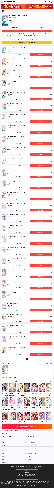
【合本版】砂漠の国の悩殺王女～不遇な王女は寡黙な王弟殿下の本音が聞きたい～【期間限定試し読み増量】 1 (19, 422)
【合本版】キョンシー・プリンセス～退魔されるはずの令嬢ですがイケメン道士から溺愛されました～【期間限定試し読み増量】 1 (5, 422)
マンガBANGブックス (4, 430)
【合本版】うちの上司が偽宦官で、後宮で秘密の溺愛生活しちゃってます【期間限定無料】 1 (42, 422)
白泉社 (14, 18)
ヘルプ (29, 450)
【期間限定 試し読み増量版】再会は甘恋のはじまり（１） (12, 407)
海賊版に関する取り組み (38, 466)
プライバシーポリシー (30, 466)
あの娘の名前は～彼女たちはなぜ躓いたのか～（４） (5, 393)
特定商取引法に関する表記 (20, 466)
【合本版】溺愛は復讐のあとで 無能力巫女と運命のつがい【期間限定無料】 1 (27, 422)
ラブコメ (11, 430)
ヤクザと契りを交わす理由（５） (49, 393)
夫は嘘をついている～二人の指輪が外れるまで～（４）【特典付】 (12, 393)
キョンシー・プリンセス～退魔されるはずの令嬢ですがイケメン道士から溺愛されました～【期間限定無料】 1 (34, 422)
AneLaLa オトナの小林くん (5, 375)
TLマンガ (29, 439)
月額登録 (3, 456)
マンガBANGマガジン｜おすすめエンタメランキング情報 (26, 467)
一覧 (50, 381)
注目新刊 (3, 445)
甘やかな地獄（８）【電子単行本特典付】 (42, 393)
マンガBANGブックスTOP (6, 436)
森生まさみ (14, 17)
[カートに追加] (51, 50)
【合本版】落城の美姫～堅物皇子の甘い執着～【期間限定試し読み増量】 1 (12, 422)
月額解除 (29, 456)
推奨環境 (3, 462)
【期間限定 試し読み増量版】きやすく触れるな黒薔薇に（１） (27, 407)
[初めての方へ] (46, 1)
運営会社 (12, 466)
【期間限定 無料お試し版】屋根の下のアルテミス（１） (49, 407)
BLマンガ (3, 442)
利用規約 (3, 459)
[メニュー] (2, 1)
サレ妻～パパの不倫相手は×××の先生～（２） (19, 393)
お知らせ (3, 450)
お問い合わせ (30, 459)
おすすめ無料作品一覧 (32, 445)
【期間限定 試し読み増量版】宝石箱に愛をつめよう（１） (19, 407)
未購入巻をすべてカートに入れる (26, 42)
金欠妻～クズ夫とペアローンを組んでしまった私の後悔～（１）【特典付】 (27, 393)
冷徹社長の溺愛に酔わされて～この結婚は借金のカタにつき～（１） (34, 393)
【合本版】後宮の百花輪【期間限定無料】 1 (49, 422)
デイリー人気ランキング (32, 442)
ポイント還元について (32, 453)
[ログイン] (48, 1)
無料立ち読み (14, 27)
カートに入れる (39, 27)
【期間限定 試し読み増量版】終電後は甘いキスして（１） (34, 407)
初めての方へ (4, 453)
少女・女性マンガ (5, 439)
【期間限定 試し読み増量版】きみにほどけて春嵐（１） (5, 407)
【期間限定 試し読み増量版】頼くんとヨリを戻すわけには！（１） (42, 407)
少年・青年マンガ (31, 436)
